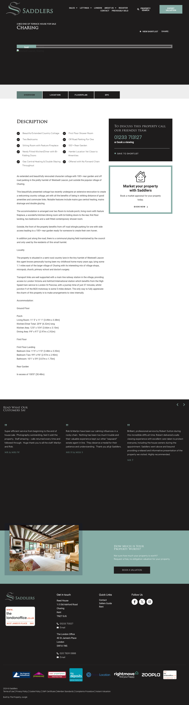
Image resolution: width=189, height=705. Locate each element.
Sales (72, 8)
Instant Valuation (103, 691)
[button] (177, 404)
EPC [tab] (107, 95)
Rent (101, 606)
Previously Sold (120, 11)
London (98, 8)
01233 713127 (128, 137)
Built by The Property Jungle (15, 697)
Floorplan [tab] (81, 95)
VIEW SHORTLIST (150, 31)
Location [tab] (55, 95)
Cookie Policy (35, 691)
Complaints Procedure (84, 691)
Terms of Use (8, 691)
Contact (104, 11)
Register (123, 8)
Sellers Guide (105, 603)
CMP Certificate (48, 691)
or (124, 142)
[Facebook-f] (135, 602)
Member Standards (65, 691)
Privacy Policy (22, 691)
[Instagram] (150, 602)
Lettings (84, 8)
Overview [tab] (29, 95)
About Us (109, 8)
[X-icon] (142, 602)
